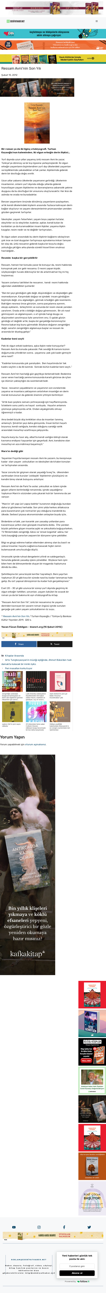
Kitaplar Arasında (14, 655)
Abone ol (77, 1273)
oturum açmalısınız (35, 744)
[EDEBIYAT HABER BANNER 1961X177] (53, 63)
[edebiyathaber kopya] (53, 49)
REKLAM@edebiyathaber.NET (29, 1260)
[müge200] (92, 1064)
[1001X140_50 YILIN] (54, 14)
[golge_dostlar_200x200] (92, 1036)
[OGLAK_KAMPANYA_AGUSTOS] (92, 1007)
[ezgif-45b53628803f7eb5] (53, 37)
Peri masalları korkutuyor (18, 668)
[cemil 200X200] (92, 1093)
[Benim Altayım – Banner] (92, 1179)
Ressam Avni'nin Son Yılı (16, 616)
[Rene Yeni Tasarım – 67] (92, 1214)
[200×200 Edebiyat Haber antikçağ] (92, 1122)
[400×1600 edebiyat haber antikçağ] (27, 974)
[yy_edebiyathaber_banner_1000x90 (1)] (37, 638)
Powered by (70, 1281)
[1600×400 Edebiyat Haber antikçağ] (37, 96)
